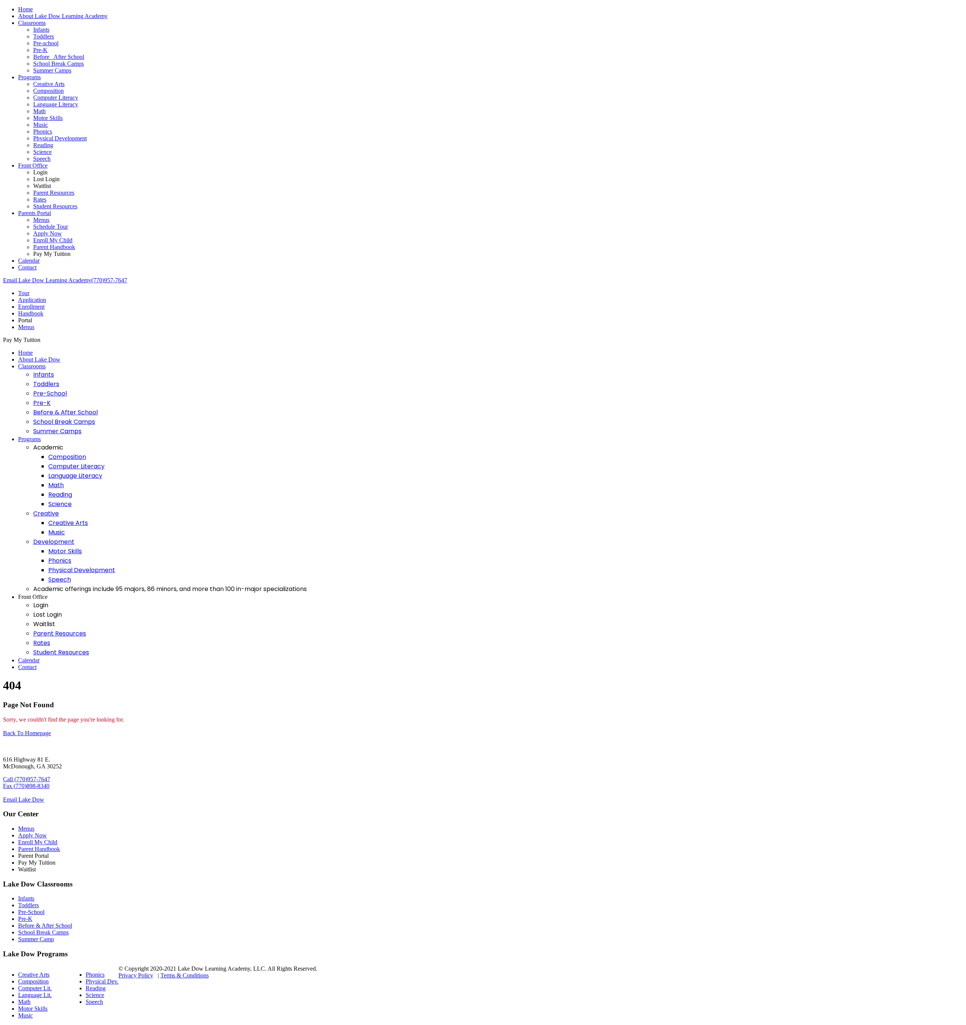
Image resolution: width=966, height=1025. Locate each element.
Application (32, 300)
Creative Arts (49, 84)
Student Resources (55, 206)
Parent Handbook (54, 247)
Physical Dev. (102, 981)
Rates (39, 199)
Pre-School (50, 393)
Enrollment (31, 306)
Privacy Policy (135, 975)
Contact (27, 267)
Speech (42, 158)
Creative (46, 513)
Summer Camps (52, 70)
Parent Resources (53, 192)
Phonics (42, 131)
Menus (41, 220)
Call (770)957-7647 (26, 779)
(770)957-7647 (109, 280)
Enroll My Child (52, 240)
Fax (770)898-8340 (26, 786)
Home (25, 9)
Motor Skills (48, 118)
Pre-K (40, 50)
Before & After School (65, 412)
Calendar (29, 260)
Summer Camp (36, 939)
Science (42, 152)
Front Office (33, 165)
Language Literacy (55, 104)
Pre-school (45, 43)
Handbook (30, 313)
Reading (43, 145)
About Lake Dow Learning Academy (63, 16)
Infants (41, 29)
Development (53, 541)
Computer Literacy (55, 97)
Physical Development (60, 138)
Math (39, 111)
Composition (48, 91)
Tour (23, 293)
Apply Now (47, 233)
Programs (29, 77)
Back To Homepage (27, 733)
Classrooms (32, 23)
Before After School (58, 57)
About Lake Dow (39, 359)
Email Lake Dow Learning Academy (47, 280)
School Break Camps (58, 63)
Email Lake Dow (23, 799)
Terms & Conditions (184, 975)
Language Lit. (35, 995)
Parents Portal (34, 213)
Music (40, 125)
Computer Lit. (35, 988)
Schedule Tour (50, 226)
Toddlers (43, 36)
